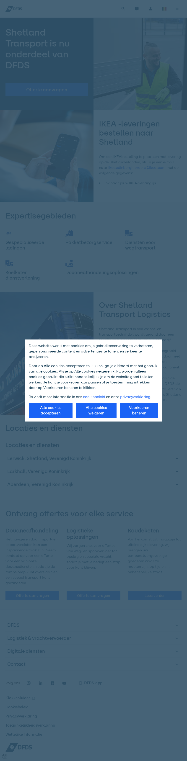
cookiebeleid (94, 397)
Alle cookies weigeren (96, 410)
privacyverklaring (135, 397)
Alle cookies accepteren (50, 410)
